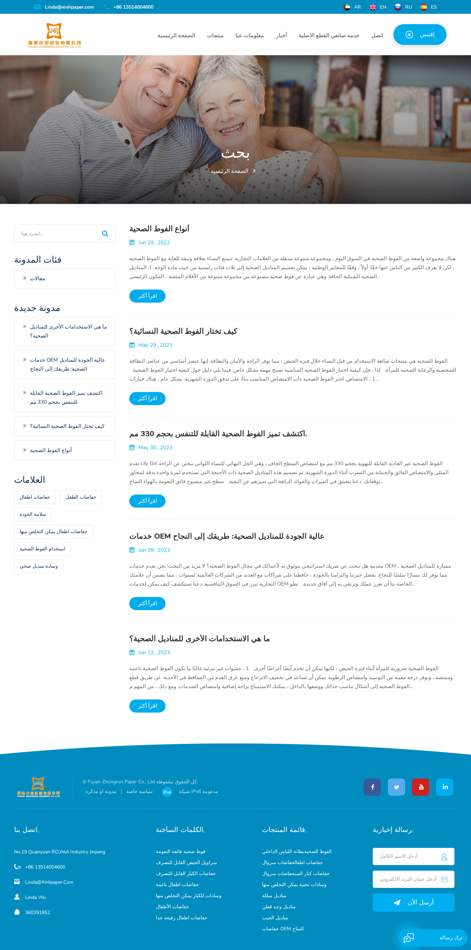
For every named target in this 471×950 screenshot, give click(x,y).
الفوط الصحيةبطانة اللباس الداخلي (297, 851)
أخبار (281, 35)
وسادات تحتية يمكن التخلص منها (294, 884)
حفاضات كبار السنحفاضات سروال (296, 873)
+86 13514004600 (133, 7)
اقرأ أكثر (147, 296)
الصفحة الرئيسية (176, 35)
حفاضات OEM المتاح (283, 928)
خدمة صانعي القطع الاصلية (329, 35)
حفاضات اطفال (35, 497)
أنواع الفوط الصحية (159, 229)
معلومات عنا (250, 35)
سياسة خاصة (139, 791)
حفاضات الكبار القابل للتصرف (186, 873)
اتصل (377, 35)
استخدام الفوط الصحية (43, 549)
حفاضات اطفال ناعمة (177, 884)
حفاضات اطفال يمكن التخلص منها (54, 531)
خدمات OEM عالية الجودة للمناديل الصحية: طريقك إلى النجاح (226, 536)
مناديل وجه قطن (279, 906)
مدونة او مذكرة (101, 791)
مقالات (37, 278)
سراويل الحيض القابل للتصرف (186, 862)
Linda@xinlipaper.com (69, 7)
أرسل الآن (421, 902)
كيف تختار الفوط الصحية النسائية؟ (183, 331)
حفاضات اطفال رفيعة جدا (182, 917)
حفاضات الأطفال (172, 906)
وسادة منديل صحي (39, 566)
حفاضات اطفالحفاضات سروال (292, 862)
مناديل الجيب (275, 917)
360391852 (37, 912)
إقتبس (427, 34)
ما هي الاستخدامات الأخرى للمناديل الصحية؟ (199, 639)
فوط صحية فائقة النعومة (181, 851)
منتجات (215, 35)
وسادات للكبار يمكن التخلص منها (188, 895)
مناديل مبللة (274, 895)
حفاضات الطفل (81, 497)
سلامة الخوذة (33, 514)
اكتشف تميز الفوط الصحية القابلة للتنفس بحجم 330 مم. (218, 434)
